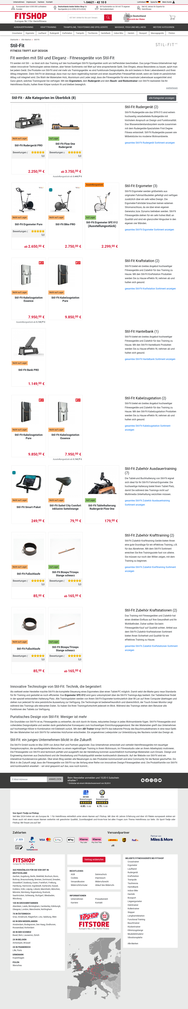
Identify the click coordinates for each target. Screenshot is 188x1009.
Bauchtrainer (134, 923)
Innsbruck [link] (22, 917)
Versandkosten (78, 881)
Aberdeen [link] (17, 906)
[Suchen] (108, 17)
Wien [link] (54, 917)
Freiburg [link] (52, 882)
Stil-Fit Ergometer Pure (28, 224)
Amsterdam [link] (18, 924)
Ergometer (132, 865)
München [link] (55, 889)
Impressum (31, 2)
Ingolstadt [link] (36, 886)
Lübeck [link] (36, 889)
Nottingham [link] (46, 909)
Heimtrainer (133, 905)
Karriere (41, 2)
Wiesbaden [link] (49, 895)
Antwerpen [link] (18, 943)
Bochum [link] (48, 876)
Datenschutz (101, 874)
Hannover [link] (26, 886)
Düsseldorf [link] (17, 882)
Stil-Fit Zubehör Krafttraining (147, 535)
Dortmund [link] (47, 879)
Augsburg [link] (24, 876)
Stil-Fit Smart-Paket (29, 507)
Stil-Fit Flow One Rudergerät (65, 145)
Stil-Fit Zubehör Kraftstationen (148, 610)
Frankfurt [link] (43, 882)
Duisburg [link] (27, 882)
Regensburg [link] (36, 892)
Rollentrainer (133, 908)
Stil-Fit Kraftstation (139, 261)
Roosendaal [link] (18, 927)
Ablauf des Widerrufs (104, 885)
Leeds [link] (25, 906)
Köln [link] (23, 889)
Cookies (74, 878)
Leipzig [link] (29, 889)
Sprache (154, 2)
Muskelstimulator (135, 934)
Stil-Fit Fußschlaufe (28, 573)
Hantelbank (133, 887)
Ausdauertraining (23, 27)
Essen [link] (35, 882)
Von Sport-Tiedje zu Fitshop (26, 813)
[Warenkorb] (173, 17)
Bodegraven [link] (29, 924)
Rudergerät (133, 872)
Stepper (131, 912)
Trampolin (132, 879)
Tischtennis (133, 883)
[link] (143, 780)
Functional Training (136, 919)
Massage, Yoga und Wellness (130, 27)
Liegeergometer (135, 901)
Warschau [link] (17, 965)
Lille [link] (14, 950)
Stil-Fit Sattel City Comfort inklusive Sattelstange (65, 507)
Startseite (14, 40)
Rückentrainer (134, 927)
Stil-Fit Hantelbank (139, 331)
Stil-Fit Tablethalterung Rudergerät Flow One (102, 507)
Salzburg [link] (47, 917)
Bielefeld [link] (40, 876)
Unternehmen (18, 2)
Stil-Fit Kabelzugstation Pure (65, 299)
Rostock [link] (46, 892)
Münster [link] (16, 892)
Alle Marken (26, 40)
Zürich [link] (36, 935)
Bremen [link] (38, 879)
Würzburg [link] (17, 898)
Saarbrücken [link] (18, 895)
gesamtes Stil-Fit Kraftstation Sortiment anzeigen (150, 288)
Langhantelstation (136, 916)
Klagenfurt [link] (33, 917)
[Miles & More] (161, 837)
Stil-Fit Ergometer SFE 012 (102, 224)
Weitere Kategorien (163, 27)
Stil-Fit (36, 40)
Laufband (132, 869)
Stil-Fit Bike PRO (65, 224)
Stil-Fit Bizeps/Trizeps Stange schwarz (65, 574)
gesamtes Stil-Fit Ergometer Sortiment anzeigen (149, 229)
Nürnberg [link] (25, 892)
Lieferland (141, 2)
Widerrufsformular (79, 885)
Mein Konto (167, 2)
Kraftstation (133, 876)
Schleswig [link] (29, 895)
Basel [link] (15, 935)
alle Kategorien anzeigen (161, 98)
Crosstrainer (133, 861)
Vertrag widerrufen (94, 859)
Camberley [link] (45, 906)
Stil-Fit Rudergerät (139, 107)
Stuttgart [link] (39, 895)
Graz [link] (15, 917)
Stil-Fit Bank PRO (28, 369)
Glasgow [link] (17, 909)
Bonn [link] (55, 876)
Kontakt (49, 2)
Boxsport (132, 898)
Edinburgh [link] (55, 906)
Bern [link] (21, 935)
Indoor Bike (133, 890)
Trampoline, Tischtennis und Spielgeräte (85, 27)
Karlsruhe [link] (46, 886)
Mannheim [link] (45, 889)
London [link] (24, 909)
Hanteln (131, 894)
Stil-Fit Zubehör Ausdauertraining (150, 469)
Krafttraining (48, 27)
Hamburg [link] (17, 886)
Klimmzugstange (135, 930)
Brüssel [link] (27, 943)
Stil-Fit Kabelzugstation (143, 398)
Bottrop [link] (16, 879)
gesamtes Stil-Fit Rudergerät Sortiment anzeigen (150, 142)
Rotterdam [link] (29, 927)
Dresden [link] (56, 879)
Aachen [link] (16, 876)
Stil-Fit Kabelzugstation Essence (29, 299)
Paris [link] (19, 950)
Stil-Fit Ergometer (138, 186)
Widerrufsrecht (102, 881)
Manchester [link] (34, 909)
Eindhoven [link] (51, 924)
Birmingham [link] (34, 906)
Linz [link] (40, 917)
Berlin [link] (32, 876)
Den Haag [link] (40, 924)
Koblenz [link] (16, 889)
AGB (73, 874)
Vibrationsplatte (135, 937)
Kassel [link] (55, 886)
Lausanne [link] (28, 935)
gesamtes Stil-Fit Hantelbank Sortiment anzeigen (150, 359)
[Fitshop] (30, 17)
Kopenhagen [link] (18, 958)
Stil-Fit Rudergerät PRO (28, 145)
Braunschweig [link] (27, 879)
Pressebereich (101, 899)
